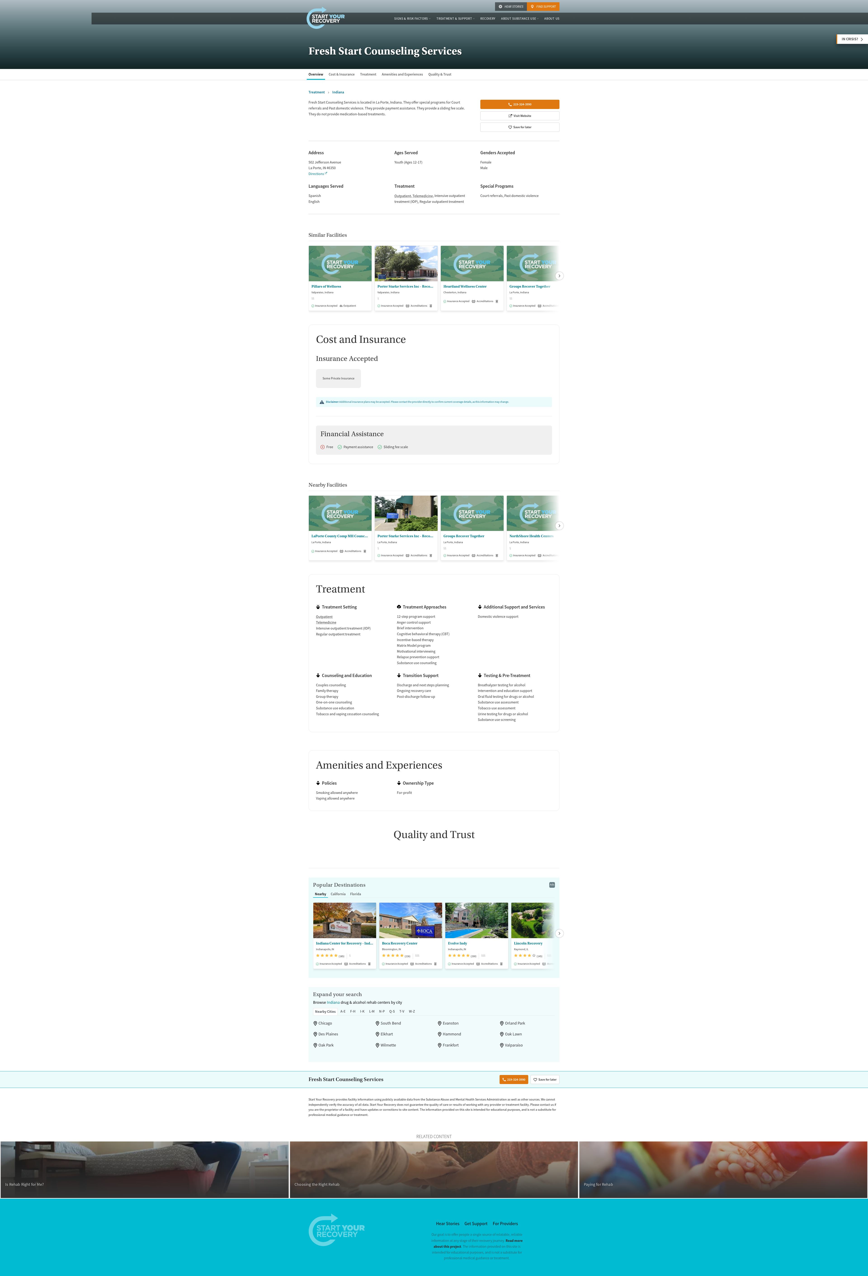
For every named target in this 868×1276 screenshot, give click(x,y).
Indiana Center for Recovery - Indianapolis (344, 943)
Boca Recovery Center (399, 943)
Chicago (325, 1023)
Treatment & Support (454, 19)
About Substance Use (518, 19)
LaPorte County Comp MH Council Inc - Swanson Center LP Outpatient (340, 536)
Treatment (368, 74)
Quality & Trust (439, 74)
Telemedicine (423, 196)
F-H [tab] (353, 1011)
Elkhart (387, 1034)
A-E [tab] (343, 1011)
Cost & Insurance (342, 74)
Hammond (452, 1034)
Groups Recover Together (529, 286)
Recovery (487, 19)
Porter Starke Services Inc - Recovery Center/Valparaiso (406, 286)
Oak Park (326, 1045)
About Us (551, 19)
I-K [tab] (362, 1011)
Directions (316, 174)
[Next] (559, 276)
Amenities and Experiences (402, 74)
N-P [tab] (382, 1011)
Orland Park (515, 1023)
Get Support (476, 1223)
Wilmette (388, 1045)
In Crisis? (850, 39)
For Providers (505, 1223)
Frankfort (451, 1045)
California (338, 894)
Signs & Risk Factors (411, 19)
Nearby (320, 894)
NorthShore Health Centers (531, 536)
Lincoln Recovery (528, 943)
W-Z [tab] (412, 1011)
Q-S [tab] (392, 1011)
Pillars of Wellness (326, 286)
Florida (355, 894)
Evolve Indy (457, 943)
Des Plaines (328, 1034)
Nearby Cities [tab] (325, 1011)
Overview (316, 74)
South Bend (391, 1023)
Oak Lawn (513, 1034)
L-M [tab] (372, 1011)
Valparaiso (514, 1045)
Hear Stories (514, 7)
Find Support (546, 7)
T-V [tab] (401, 1011)
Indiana (333, 1002)
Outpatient (402, 196)
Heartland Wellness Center (465, 286)
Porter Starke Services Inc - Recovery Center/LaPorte (406, 536)
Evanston (451, 1023)
